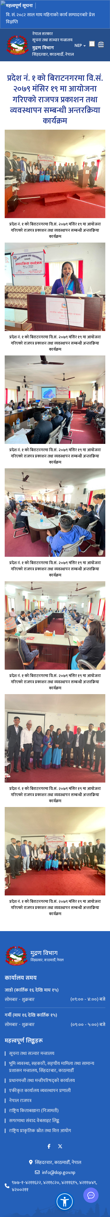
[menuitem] (55, 999)
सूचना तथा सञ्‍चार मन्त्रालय (31, 1054)
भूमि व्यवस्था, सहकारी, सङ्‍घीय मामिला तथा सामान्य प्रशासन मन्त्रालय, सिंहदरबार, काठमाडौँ (51, 1067)
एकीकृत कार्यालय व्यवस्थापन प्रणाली (40, 1091)
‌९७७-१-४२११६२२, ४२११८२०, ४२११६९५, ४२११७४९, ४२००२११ (54, 1186)
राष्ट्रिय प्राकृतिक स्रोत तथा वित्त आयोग (40, 1131)
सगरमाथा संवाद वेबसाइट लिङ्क (34, 1121)
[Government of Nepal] (17, 45)
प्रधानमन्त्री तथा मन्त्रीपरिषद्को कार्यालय (42, 1081)
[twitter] (60, 1147)
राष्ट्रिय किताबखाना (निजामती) (34, 1111)
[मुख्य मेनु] (101, 44)
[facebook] (49, 1147)
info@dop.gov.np (58, 1172)
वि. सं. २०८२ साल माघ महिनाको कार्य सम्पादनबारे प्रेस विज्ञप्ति (50, 18)
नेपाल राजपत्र (20, 1101)
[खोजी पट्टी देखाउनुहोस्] (92, 44)
